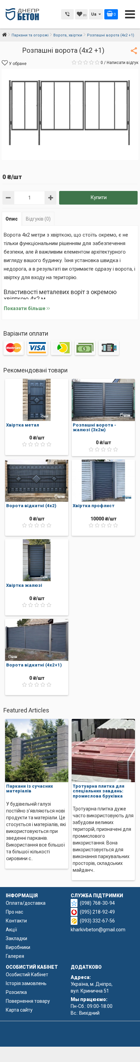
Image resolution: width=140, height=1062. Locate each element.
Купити (98, 197)
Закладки (16, 938)
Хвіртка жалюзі (24, 585)
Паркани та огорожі (30, 35)
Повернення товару (28, 1001)
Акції (11, 929)
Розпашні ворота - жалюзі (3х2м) (94, 427)
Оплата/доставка (26, 903)
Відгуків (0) (38, 219)
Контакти (16, 920)
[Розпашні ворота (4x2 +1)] (70, 114)
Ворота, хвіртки (67, 35)
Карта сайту (19, 1010)
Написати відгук (122, 62)
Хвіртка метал (22, 425)
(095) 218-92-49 (97, 912)
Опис (11, 219)
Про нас (14, 912)
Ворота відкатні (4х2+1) (34, 664)
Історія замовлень (26, 983)
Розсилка (16, 992)
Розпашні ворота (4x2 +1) (110, 35)
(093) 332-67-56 (97, 920)
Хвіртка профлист (94, 505)
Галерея (15, 956)
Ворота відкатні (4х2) (31, 505)
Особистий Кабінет (27, 974)
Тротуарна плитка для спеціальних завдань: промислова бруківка (98, 791)
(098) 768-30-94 (97, 903)
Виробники (18, 947)
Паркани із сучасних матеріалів (29, 788)
